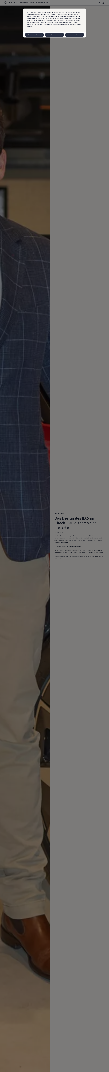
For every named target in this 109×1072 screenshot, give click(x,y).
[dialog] (54, 536)
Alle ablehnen (54, 35)
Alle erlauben (74, 35)
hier (30, 26)
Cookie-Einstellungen (34, 35)
